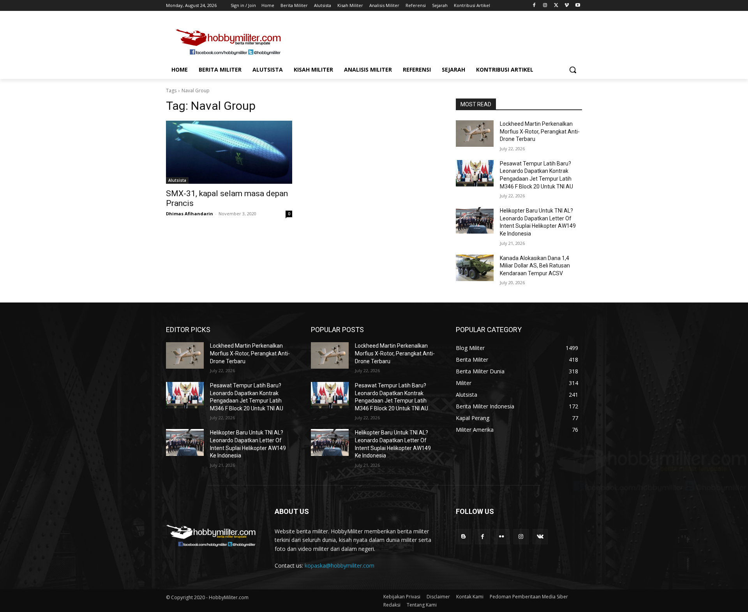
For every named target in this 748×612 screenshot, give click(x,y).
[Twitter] (556, 5)
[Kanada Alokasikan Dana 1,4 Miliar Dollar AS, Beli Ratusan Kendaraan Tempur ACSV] (475, 268)
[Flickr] (501, 536)
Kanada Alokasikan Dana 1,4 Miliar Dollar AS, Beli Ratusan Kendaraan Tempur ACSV (535, 265)
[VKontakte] (540, 536)
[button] (572, 69)
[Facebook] (534, 5)
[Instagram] (545, 5)
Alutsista (177, 180)
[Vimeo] (566, 5)
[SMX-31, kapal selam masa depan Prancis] (229, 152)
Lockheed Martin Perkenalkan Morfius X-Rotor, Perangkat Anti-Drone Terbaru (540, 131)
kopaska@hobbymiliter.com (339, 565)
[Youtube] (577, 5)
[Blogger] (463, 536)
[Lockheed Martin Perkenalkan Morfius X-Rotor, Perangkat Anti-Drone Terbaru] (475, 133)
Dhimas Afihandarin (189, 213)
